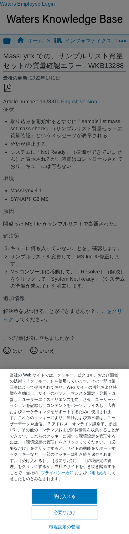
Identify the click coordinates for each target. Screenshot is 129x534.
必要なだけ (65, 512)
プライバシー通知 (57, 472)
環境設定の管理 (64, 526)
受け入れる (65, 496)
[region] (64, 451)
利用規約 (98, 472)
